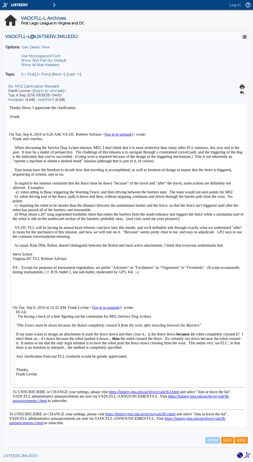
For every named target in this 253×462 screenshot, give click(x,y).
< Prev (43, 74)
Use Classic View (35, 47)
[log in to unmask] (48, 91)
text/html (46, 99)
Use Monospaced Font (41, 56)
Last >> (74, 74)
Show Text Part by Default (43, 60)
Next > (58, 74)
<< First (28, 74)
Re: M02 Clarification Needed (33, 86)
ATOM (212, 440)
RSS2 (241, 440)
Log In (235, 5)
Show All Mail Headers (40, 65)
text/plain (16, 99)
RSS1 (227, 440)
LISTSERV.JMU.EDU (20, 456)
